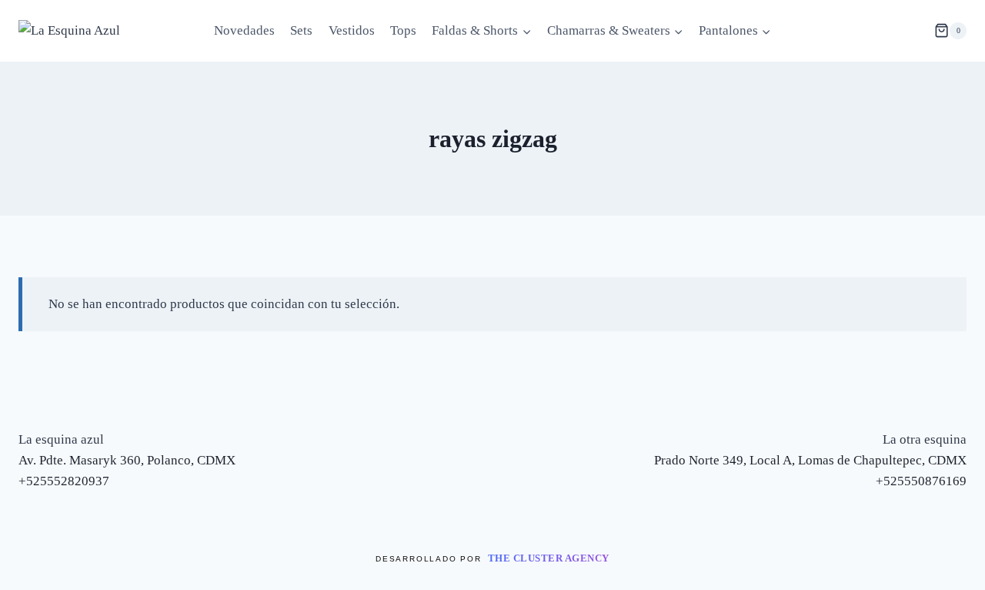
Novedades (244, 30)
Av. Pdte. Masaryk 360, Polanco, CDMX (126, 460)
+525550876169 (921, 481)
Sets (301, 30)
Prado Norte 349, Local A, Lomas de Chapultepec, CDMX (810, 460)
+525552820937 (63, 481)
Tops (403, 30)
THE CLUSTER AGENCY (548, 558)
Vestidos (352, 30)
